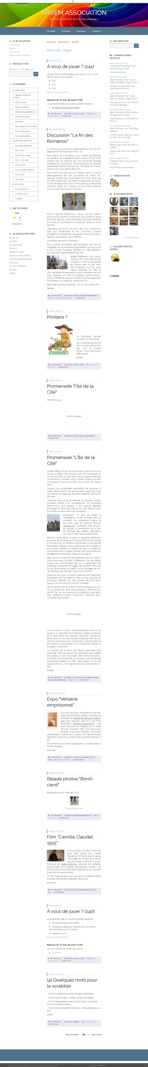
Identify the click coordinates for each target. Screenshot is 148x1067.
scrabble (93, 1022)
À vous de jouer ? (22, 189)
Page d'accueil (63, 42)
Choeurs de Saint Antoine (19, 255)
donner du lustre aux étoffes (66, 107)
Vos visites (19, 179)
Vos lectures (20, 165)
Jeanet (113, 145)
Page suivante (96, 1034)
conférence (60, 298)
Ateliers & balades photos (25, 112)
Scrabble (18, 198)
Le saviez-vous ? (21, 193)
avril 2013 (75, 42)
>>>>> (59, 399)
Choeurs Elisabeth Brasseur (20, 259)
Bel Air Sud (13, 237)
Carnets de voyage (22, 155)
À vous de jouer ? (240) (71, 911)
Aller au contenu (8, 5)
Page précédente (72, 1034)
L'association (14, 45)
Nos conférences (22, 131)
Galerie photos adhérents (19, 55)
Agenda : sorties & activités (21, 96)
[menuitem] (51, 31)
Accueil (51, 31)
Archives (65, 31)
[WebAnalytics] (74, 1)
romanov (69, 298)
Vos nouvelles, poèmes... (25, 169)
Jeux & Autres (18, 184)
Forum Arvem (14, 52)
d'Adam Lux (68, 525)
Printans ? (57, 317)
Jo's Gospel (13, 262)
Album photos (21, 102)
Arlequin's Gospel (16, 251)
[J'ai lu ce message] (146, 1065)
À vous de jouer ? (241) (70, 66)
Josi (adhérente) (15, 244)
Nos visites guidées (23, 136)
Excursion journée (22, 116)
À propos (81, 31)
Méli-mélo (19, 121)
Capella (12, 273)
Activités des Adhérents (22, 141)
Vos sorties (19, 174)
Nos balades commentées (26, 126)
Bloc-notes (19, 150)
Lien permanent (56, 114)
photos (53, 818)
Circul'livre (13, 241)
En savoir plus (101, 1065)
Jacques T (13, 248)
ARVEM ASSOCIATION (74, 12)
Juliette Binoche (69, 864)
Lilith (75, 565)
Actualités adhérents (23, 145)
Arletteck (114, 161)
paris (93, 114)
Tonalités (13, 269)
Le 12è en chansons (17, 266)
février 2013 (51, 42)
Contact (96, 31)
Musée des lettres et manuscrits (81, 719)
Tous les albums (132, 237)
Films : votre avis (21, 160)
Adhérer (12, 48)
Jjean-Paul (115, 80)
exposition (66, 760)
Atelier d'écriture (22, 107)
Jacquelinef (115, 66)
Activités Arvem (19, 90)
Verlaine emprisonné (83, 723)
